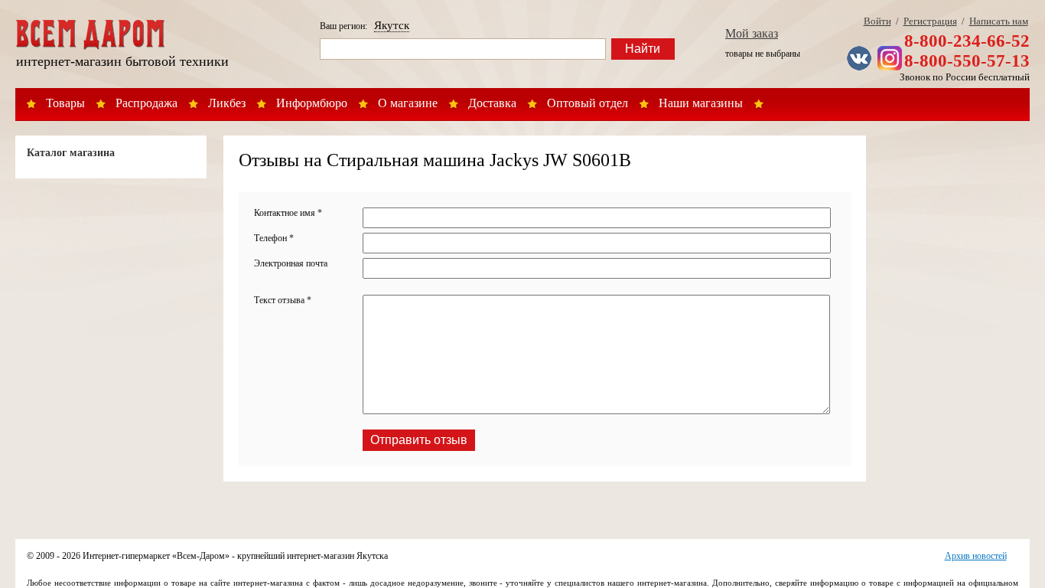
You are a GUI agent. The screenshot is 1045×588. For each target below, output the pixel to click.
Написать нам (998, 21)
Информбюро (311, 102)
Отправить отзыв (418, 439)
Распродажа (146, 102)
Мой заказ (751, 33)
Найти (642, 48)
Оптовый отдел (587, 102)
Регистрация (930, 21)
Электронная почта (290, 263)
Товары (65, 102)
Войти (877, 21)
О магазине (408, 102)
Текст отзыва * (282, 300)
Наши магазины (701, 102)
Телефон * (274, 238)
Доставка (492, 102)
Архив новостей (976, 555)
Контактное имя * (288, 212)
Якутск (391, 25)
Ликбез (227, 102)
